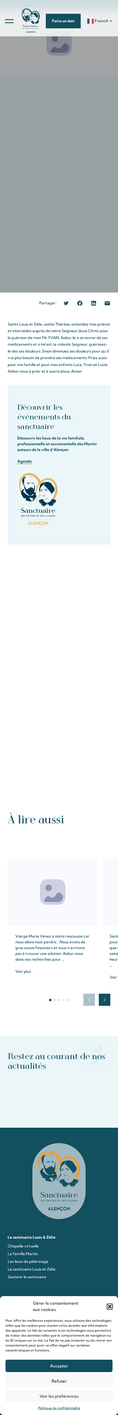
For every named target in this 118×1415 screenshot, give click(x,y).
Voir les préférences (59, 1396)
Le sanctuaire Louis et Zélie (31, 1269)
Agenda (24, 461)
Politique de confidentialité (59, 1408)
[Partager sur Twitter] (66, 303)
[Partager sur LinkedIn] (94, 303)
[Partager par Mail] (107, 303)
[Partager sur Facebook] (80, 303)
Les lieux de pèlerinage (28, 1261)
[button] (110, 1306)
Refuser (59, 1381)
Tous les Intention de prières (59, 841)
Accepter (59, 1365)
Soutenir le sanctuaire (27, 1276)
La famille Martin (23, 1253)
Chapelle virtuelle (23, 1246)
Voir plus (23, 971)
